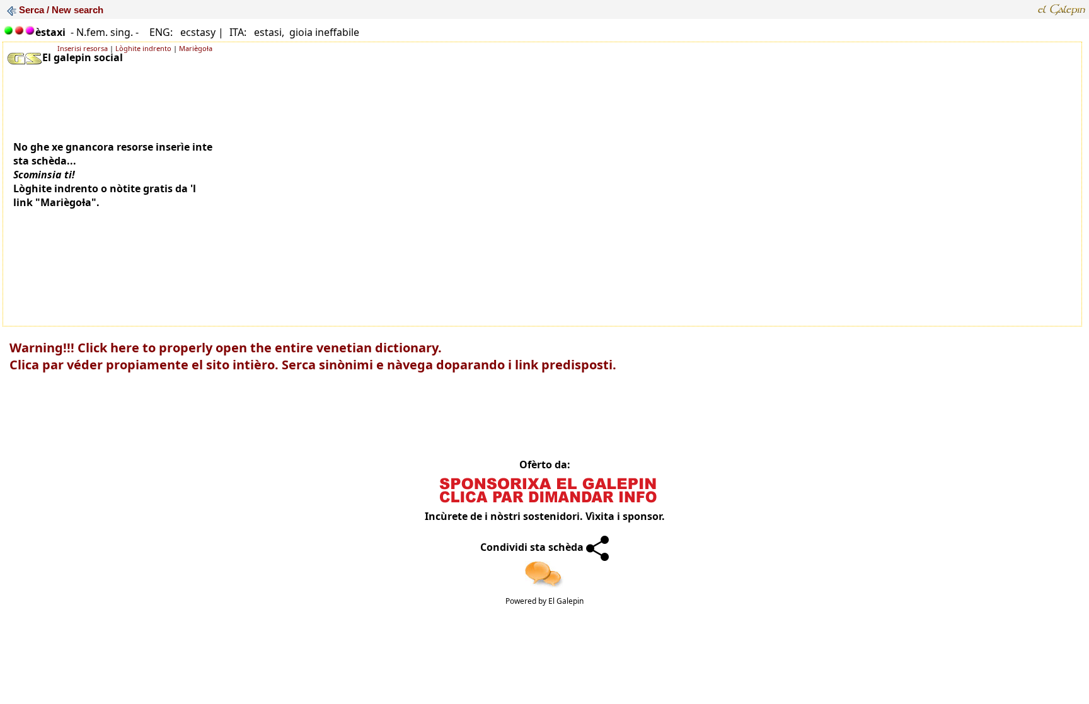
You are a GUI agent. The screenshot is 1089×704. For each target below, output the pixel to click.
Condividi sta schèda (533, 547)
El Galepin (566, 601)
